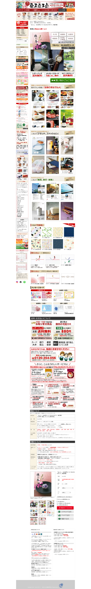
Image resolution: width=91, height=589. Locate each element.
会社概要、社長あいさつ (22, 221)
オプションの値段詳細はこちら (64, 499)
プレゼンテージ (20, 205)
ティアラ (19, 196)
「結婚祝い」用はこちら (65, 424)
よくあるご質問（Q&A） (22, 229)
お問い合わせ (72, 0)
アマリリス (22, 184)
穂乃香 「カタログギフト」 (39, 21)
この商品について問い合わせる (64, 503)
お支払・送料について (21, 224)
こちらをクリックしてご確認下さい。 (41, 562)
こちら (59, 425)
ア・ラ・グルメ (20, 189)
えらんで (19, 201)
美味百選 (19, 216)
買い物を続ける (61, 501)
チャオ (18, 203)
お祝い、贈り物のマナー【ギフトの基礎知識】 (22, 132)
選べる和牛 (19, 215)
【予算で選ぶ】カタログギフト (40, 22)
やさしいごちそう (20, 197)
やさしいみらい (20, 207)
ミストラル (19, 208)
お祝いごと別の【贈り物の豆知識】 (22, 143)
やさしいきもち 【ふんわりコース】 (21, 118)
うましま (19, 200)
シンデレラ (22, 194)
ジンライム (22, 191)
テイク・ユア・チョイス (22, 183)
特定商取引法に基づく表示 (58, 0)
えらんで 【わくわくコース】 (21, 121)
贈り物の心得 (20, 134)
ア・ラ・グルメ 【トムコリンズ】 (24, 114)
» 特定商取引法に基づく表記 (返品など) (64, 496)
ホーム (31, 21)
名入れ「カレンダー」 (21, 235)
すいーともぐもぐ (20, 199)
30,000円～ (49, 22)
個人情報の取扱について (22, 225)
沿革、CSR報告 (20, 222)
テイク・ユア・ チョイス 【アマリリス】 (24, 110)
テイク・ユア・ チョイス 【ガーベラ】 (24, 106)
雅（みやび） (20, 210)
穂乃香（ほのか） (20, 211)
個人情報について (67, 0)
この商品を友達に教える (63, 504)
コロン (18, 204)
